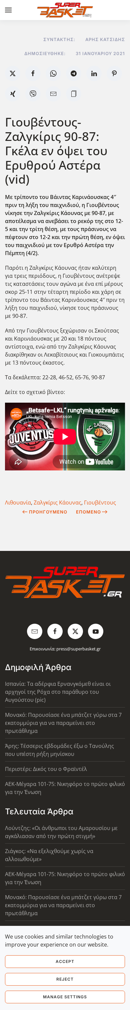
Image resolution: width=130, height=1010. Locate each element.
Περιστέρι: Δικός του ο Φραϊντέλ (46, 769)
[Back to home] (65, 10)
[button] (8, 10)
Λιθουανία (18, 502)
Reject (65, 979)
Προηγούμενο (48, 512)
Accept (65, 961)
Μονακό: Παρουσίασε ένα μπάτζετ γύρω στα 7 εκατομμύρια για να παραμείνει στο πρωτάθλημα (63, 723)
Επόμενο (88, 512)
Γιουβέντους (100, 502)
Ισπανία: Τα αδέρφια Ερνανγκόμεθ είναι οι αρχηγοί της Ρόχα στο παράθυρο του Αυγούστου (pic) (58, 691)
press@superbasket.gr (78, 649)
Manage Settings (65, 996)
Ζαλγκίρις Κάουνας (57, 502)
